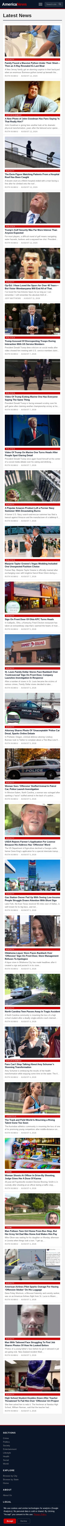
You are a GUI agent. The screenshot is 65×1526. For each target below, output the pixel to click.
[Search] (60, 4)
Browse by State (11, 1479)
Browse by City (10, 1476)
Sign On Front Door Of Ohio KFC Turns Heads (29, 619)
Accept (10, 1521)
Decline (23, 1521)
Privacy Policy (40, 1514)
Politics (10, 226)
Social (6, 1460)
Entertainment (14, 115)
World (6, 1463)
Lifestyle (11, 1116)
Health (6, 1456)
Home (6, 1483)
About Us (7, 1495)
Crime (9, 1172)
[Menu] (40, 4)
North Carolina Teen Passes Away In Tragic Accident (32, 1011)
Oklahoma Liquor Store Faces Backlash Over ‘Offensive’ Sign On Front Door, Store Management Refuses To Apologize (31, 956)
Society (10, 59)
